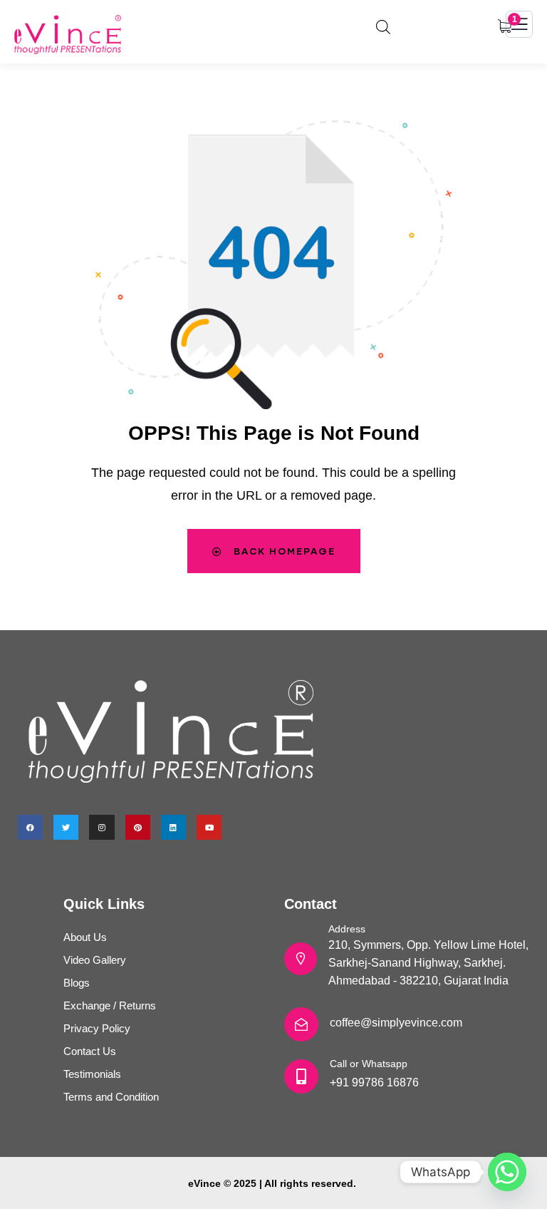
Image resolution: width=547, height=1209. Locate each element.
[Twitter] (65, 827)
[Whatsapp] (507, 1172)
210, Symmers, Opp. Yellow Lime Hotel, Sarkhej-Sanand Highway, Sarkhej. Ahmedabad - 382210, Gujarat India (428, 963)
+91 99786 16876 (374, 1082)
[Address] (300, 958)
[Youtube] (209, 827)
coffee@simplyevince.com (396, 1023)
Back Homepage (282, 551)
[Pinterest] (137, 827)
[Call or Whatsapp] (301, 1076)
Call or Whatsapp (368, 1063)
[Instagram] (101, 827)
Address (346, 929)
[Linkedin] (173, 827)
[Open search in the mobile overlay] (383, 25)
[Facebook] (30, 827)
